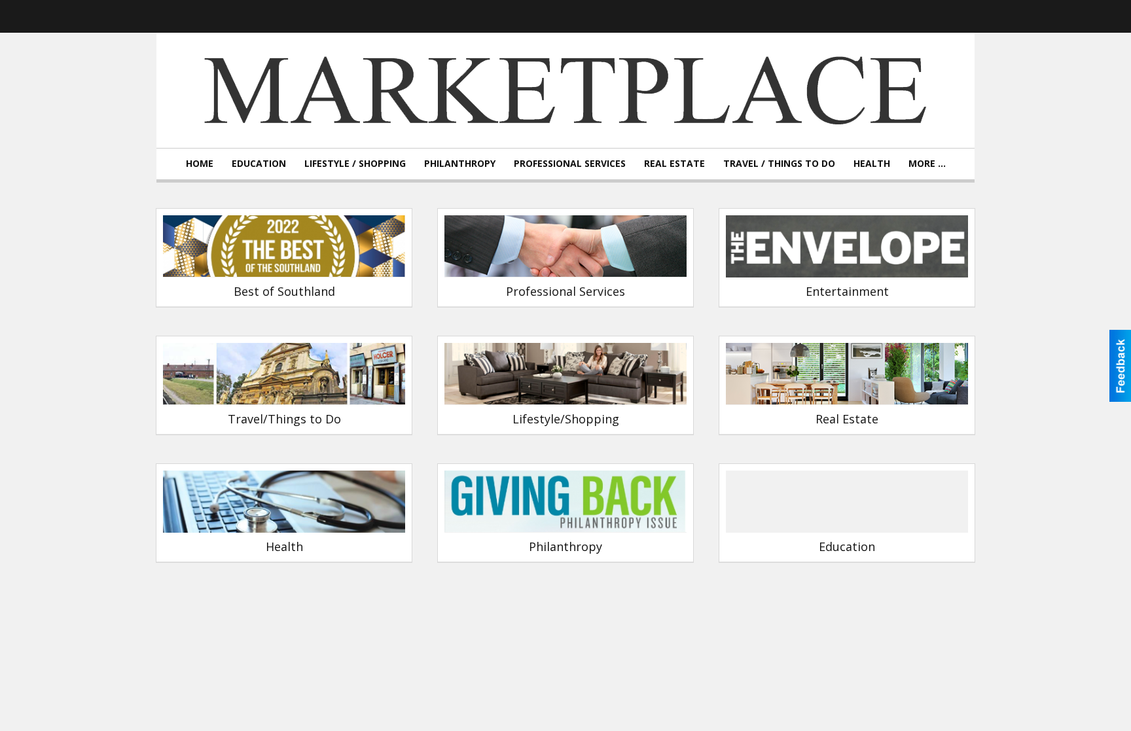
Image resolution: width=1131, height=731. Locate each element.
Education (259, 163)
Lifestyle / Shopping (355, 163)
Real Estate (674, 163)
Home (199, 163)
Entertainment (847, 291)
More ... (927, 163)
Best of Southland (284, 291)
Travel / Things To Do (779, 163)
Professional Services (570, 163)
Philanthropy (459, 163)
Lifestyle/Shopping (565, 419)
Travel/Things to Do (284, 419)
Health (871, 163)
